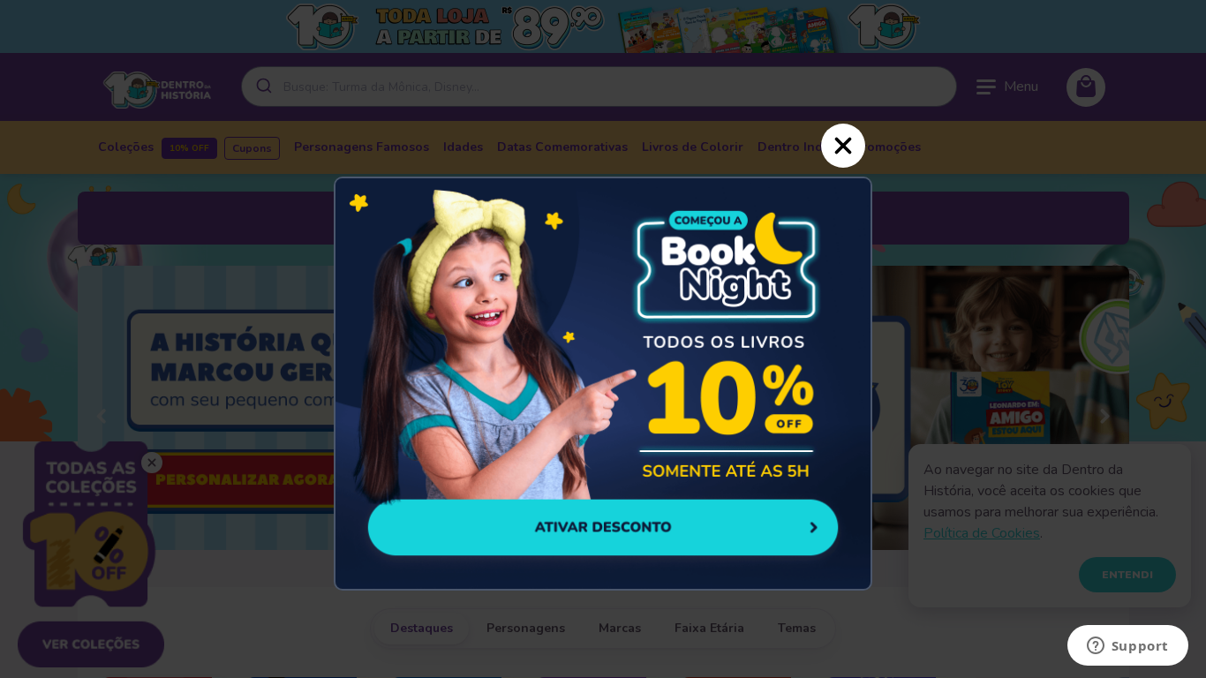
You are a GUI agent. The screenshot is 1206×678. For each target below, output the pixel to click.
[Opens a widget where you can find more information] (1127, 647)
